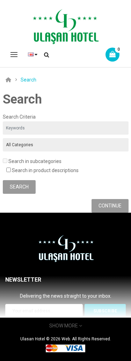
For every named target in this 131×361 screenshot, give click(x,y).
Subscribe (105, 311)
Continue (110, 205)
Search (28, 79)
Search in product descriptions (45, 170)
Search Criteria (19, 117)
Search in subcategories (34, 161)
